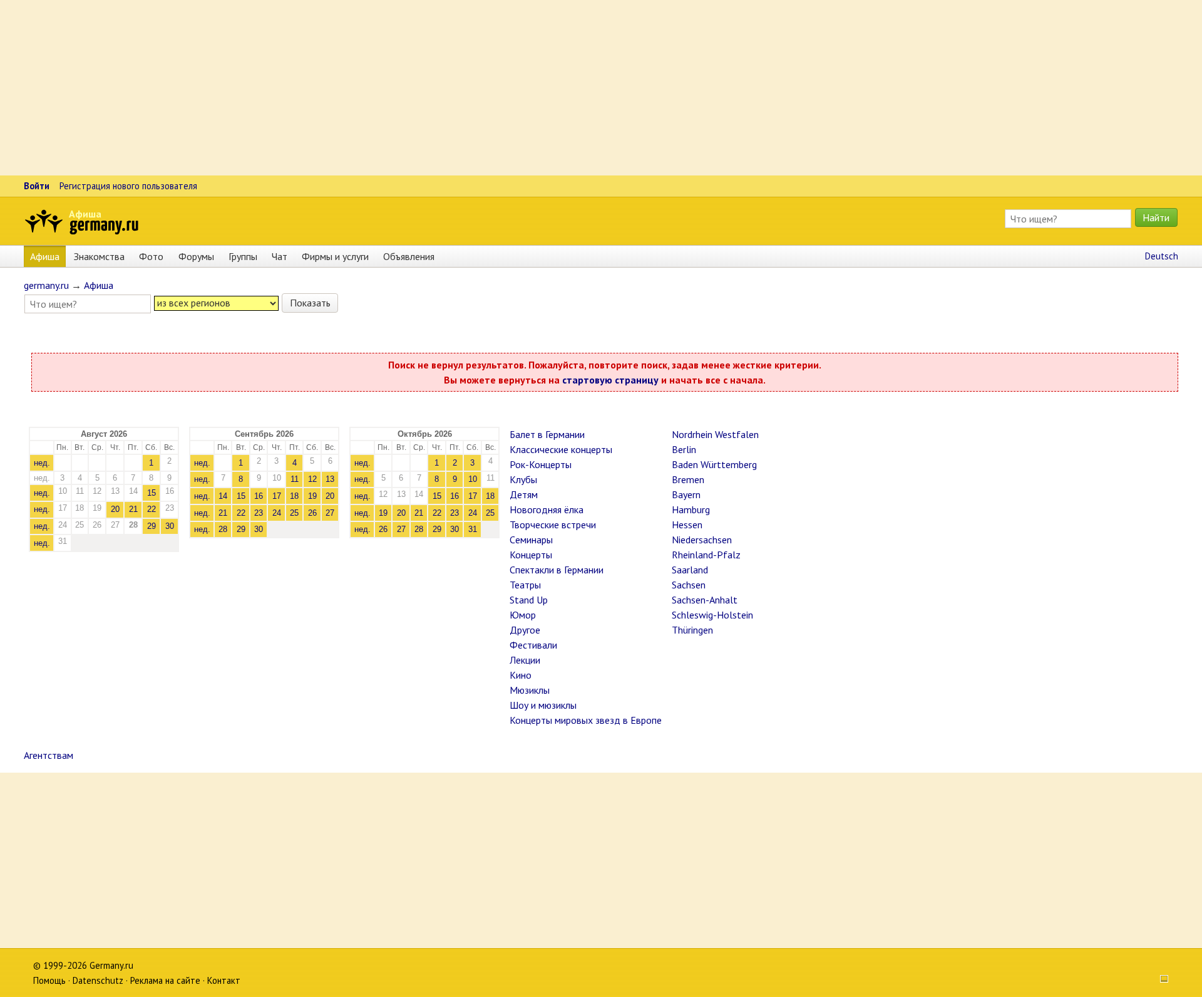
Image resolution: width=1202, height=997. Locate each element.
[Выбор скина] (1160, 980)
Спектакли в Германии (557, 569)
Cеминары (531, 539)
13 (330, 479)
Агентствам (48, 755)
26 (312, 513)
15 (151, 493)
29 (151, 526)
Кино (521, 675)
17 (276, 496)
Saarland (690, 569)
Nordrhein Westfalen (715, 434)
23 (258, 513)
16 (258, 496)
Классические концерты (561, 449)
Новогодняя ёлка (546, 509)
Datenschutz (98, 980)
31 (472, 529)
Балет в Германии (547, 434)
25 (294, 513)
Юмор (523, 614)
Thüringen (692, 630)
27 (330, 513)
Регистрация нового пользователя (128, 186)
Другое (525, 630)
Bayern (686, 494)
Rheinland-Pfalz (706, 554)
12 (312, 479)
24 (276, 513)
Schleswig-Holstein (712, 614)
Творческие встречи (553, 524)
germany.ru (46, 285)
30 (169, 526)
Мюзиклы (530, 690)
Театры (525, 584)
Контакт (223, 980)
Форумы (196, 256)
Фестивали (533, 645)
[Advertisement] (375, 87)
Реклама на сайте (165, 980)
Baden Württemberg (714, 464)
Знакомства (99, 256)
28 (222, 529)
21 (133, 509)
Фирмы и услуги (335, 256)
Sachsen (689, 584)
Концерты (531, 554)
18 (294, 496)
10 (472, 479)
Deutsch (1161, 256)
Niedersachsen (702, 539)
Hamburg (691, 509)
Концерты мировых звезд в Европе (586, 720)
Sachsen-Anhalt (704, 599)
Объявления (408, 256)
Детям (524, 494)
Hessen (687, 524)
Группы (243, 256)
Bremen (688, 479)
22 (151, 509)
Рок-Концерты (541, 464)
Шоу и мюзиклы (543, 705)
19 (312, 496)
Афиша (85, 213)
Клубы (523, 479)
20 (115, 509)
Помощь (49, 980)
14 (222, 496)
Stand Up (529, 599)
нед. (42, 462)
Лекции (525, 660)
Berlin (684, 449)
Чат (279, 256)
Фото (151, 256)
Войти (36, 186)
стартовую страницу (610, 379)
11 (294, 479)
